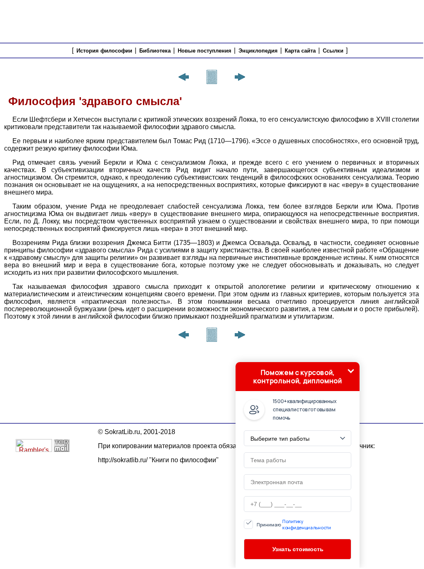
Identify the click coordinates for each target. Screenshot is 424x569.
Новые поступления (204, 51)
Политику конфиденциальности (306, 524)
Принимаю (294, 524)
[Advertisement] (270, 20)
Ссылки (333, 51)
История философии (104, 51)
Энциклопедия (258, 51)
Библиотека (155, 51)
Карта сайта (300, 51)
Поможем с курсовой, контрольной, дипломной (297, 376)
